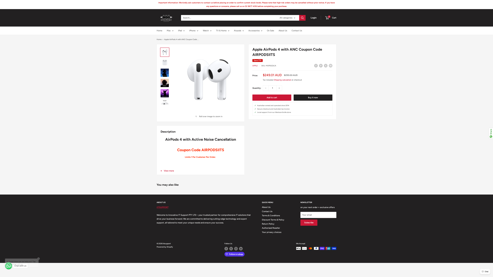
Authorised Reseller (271, 228)
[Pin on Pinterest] (321, 65)
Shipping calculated (282, 80)
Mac (169, 30)
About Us (283, 30)
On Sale (270, 30)
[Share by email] (330, 65)
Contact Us (297, 30)
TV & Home (221, 30)
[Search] (302, 18)
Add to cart (272, 97)
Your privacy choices (271, 232)
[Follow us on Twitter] (231, 248)
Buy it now (313, 97)
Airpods (237, 30)
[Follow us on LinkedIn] (241, 248)
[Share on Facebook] (316, 65)
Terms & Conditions (271, 215)
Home (159, 30)
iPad (180, 30)
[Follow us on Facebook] (226, 248)
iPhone (192, 30)
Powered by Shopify (165, 247)
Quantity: (256, 88)
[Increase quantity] (279, 88)
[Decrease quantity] (265, 88)
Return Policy (268, 224)
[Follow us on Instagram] (236, 248)
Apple (255, 66)
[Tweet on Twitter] (326, 65)
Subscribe (309, 222)
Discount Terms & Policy (273, 220)
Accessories (254, 30)
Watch (206, 30)
